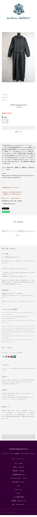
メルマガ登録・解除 (18, 497)
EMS (17, 316)
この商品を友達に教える (8, 203)
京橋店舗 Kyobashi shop (18, 500)
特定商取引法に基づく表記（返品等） (12, 201)
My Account (18, 489)
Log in (18, 493)
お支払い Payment (18, 467)
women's (4, 99)
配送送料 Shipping (18, 470)
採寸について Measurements (11, 198)
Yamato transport (23, 316)
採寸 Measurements (18, 504)
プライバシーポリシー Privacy (18, 478)
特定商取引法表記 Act (18, 474)
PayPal (8, 318)
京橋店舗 (4, 293)
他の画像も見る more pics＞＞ (11, 187)
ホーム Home (19, 463)
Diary (18, 485)
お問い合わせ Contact (18, 482)
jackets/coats (5, 97)
